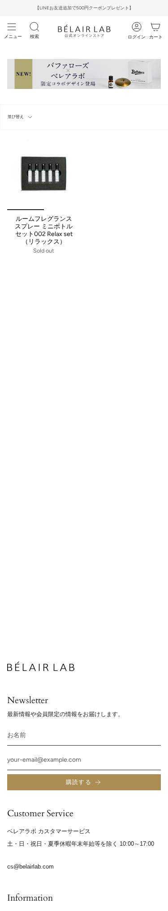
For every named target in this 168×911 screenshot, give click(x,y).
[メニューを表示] (12, 27)
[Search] (34, 27)
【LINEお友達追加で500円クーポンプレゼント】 (84, 8)
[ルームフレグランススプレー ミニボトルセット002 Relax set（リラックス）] (44, 174)
